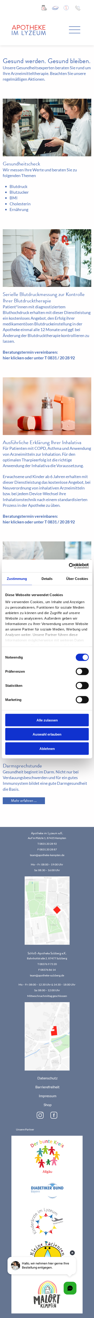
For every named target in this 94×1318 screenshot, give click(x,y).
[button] (74, 30)
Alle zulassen (47, 720)
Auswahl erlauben (47, 734)
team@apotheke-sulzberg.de (47, 975)
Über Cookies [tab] (77, 578)
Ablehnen (47, 748)
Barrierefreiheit (47, 1087)
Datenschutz (47, 1078)
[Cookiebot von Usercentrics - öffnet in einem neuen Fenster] (69, 566)
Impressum (47, 1096)
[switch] (82, 671)
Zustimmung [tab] (17, 578)
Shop (48, 1105)
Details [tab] (47, 578)
